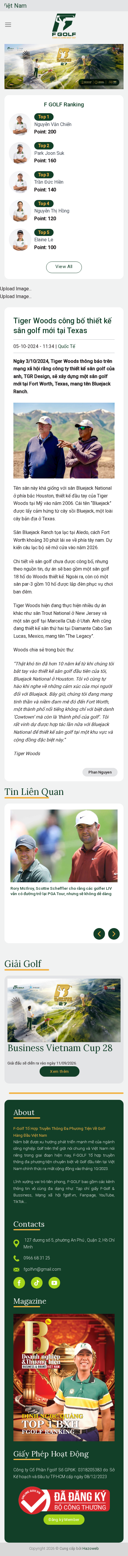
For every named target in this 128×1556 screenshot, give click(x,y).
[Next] (114, 934)
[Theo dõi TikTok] (37, 1283)
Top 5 (43, 232)
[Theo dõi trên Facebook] (19, 1283)
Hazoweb (90, 1548)
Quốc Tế (66, 346)
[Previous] (99, 934)
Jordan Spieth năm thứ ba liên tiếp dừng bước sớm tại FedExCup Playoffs (59, 891)
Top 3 (43, 174)
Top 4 (43, 203)
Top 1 (43, 116)
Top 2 (43, 145)
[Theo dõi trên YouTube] (54, 1283)
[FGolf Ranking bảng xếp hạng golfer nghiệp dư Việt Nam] (64, 26)
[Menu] (8, 24)
